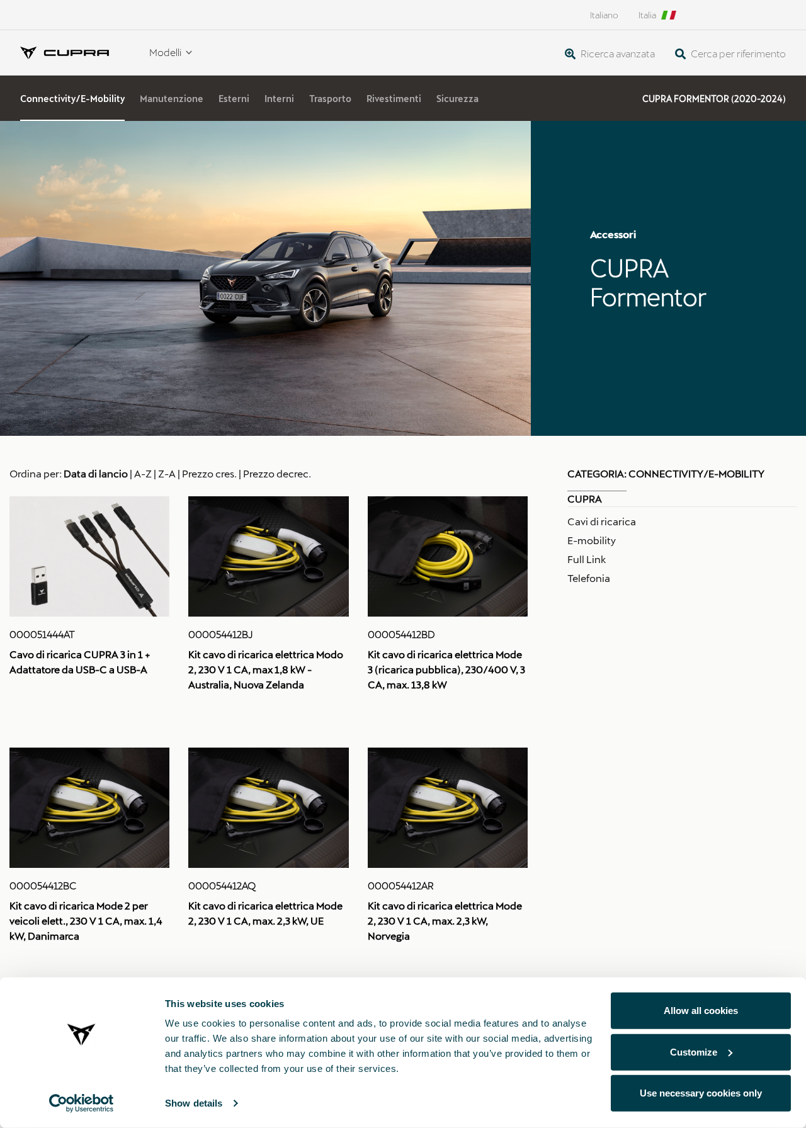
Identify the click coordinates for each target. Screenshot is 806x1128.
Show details (193, 1103)
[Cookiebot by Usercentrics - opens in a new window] (81, 1103)
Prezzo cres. (209, 473)
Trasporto (330, 98)
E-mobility (591, 540)
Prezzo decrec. (277, 473)
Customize (693, 1051)
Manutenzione (171, 98)
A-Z (143, 473)
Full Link (586, 559)
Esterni (234, 98)
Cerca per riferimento (737, 53)
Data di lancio (96, 473)
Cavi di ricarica (601, 521)
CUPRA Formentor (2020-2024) (714, 98)
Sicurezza (457, 98)
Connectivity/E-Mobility (72, 98)
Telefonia (588, 578)
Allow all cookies (701, 1010)
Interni (279, 98)
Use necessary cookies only (701, 1093)
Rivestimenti (393, 98)
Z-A (167, 473)
